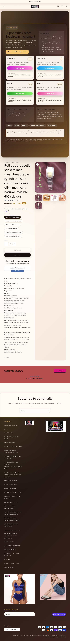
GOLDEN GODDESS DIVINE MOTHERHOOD (11, 525)
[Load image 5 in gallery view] (38, 205)
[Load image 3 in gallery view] (54, 197)
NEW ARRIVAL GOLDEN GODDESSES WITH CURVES (11, 451)
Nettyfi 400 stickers (11, 228)
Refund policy (46, 635)
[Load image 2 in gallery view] (46, 197)
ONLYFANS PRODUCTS (10, 549)
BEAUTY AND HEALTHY (10, 488)
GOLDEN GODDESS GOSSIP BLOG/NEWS (11, 554)
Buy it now (18, 255)
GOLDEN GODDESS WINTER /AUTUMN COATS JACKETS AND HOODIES (12, 475)
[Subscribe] (48, 411)
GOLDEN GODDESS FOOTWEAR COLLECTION (12, 457)
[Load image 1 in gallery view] (38, 197)
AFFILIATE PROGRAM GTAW (11, 563)
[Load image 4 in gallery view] (62, 197)
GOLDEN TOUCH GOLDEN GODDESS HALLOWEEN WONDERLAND (11, 536)
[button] (3, 6)
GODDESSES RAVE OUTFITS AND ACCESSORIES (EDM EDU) (12, 513)
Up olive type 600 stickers (13, 232)
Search (6, 429)
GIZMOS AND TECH (9, 542)
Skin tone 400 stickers (12, 217)
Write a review (60, 371)
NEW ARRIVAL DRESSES (10, 481)
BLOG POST (7, 559)
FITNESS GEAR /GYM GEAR (11, 484)
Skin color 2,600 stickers (13, 236)
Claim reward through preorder (17, 52)
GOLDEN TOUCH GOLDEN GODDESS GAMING (11, 507)
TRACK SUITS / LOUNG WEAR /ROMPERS (12, 497)
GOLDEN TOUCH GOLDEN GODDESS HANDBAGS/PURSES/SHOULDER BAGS (13, 466)
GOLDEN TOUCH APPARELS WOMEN (24, 635)
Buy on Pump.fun (20, 68)
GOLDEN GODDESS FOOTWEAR (12, 492)
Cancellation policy (61, 637)
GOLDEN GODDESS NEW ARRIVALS (13, 446)
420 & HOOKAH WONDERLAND (12, 546)
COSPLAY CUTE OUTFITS (10, 502)
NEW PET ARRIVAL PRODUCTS (12, 530)
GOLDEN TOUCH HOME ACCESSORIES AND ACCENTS (12, 519)
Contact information (50, 637)
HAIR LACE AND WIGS (10, 442)
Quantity (6, 240)
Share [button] (7, 357)
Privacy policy (54, 635)
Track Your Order (8, 567)
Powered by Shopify (36, 635)
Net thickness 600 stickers (13, 221)
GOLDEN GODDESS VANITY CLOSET (11, 438)
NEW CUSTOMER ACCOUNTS (11, 425)
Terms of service (62, 635)
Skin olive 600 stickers (12, 225)
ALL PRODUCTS (8, 433)
